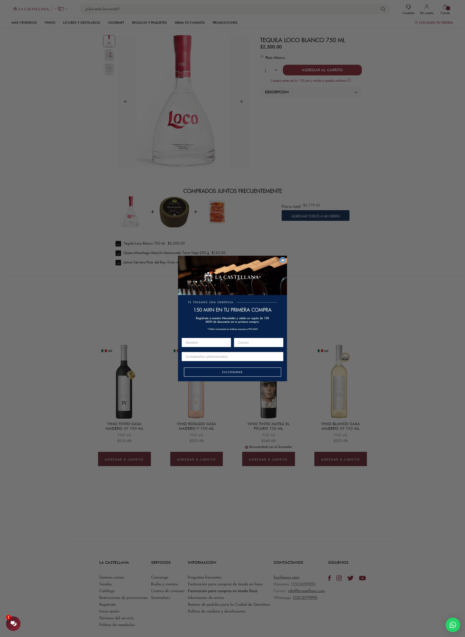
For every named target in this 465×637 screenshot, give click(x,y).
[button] (232, 372)
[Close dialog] (282, 260)
